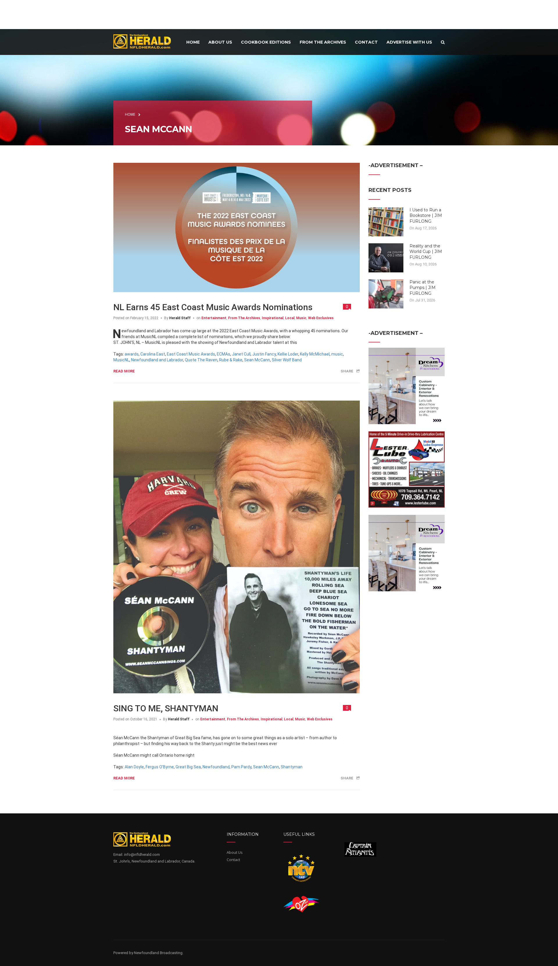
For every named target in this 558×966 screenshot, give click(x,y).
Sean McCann (257, 360)
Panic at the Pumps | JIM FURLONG (422, 287)
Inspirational (272, 318)
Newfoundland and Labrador (157, 360)
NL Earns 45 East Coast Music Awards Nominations (212, 307)
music (337, 354)
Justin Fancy (264, 354)
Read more (124, 371)
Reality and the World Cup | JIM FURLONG (425, 251)
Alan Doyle (134, 767)
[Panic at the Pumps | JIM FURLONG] (386, 293)
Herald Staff (180, 318)
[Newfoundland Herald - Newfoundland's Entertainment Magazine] (145, 41)
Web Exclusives (321, 318)
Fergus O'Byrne (160, 767)
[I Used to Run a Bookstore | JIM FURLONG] (386, 221)
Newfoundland (216, 767)
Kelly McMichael (315, 354)
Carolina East (152, 354)
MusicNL (121, 360)
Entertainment (213, 318)
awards (132, 354)
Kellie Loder (288, 354)
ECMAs (223, 354)
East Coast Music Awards (191, 354)
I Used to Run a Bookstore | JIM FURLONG (425, 215)
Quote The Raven (201, 360)
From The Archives (244, 318)
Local (289, 318)
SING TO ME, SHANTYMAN (165, 708)
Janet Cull (241, 354)
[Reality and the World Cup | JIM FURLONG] (386, 257)
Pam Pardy (241, 767)
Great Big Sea (188, 767)
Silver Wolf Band (287, 360)
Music (301, 318)
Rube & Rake (230, 360)
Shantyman (292, 767)
